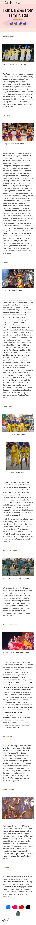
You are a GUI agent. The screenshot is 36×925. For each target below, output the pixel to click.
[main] (18, 13)
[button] (2, 3)
